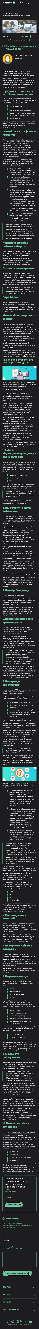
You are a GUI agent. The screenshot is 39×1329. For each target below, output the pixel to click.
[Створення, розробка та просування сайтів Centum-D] (9, 3)
